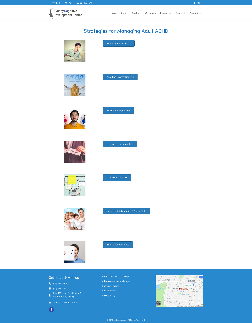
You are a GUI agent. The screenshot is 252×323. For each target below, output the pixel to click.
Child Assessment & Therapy (115, 276)
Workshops (150, 12)
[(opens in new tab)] (179, 290)
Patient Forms (109, 290)
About (124, 12)
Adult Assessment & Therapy (116, 281)
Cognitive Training (110, 286)
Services (136, 12)
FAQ (69, 2)
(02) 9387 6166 (86, 2)
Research (180, 12)
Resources (165, 12)
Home (114, 12)
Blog (57, 2)
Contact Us (195, 12)
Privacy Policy (108, 295)
